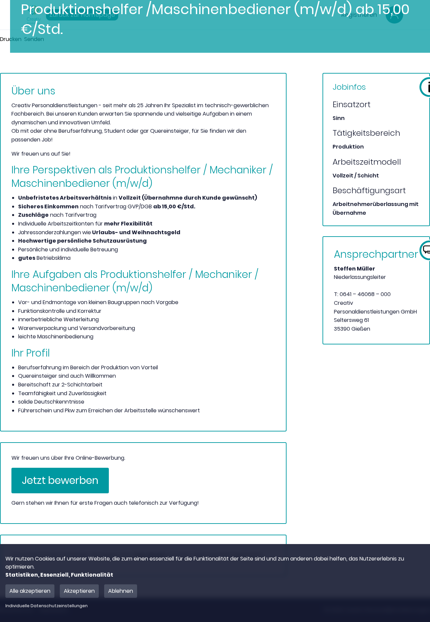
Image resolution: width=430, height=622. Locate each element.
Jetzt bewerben (60, 480)
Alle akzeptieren (29, 591)
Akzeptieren (79, 591)
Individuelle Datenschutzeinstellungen (46, 606)
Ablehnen (120, 591)
